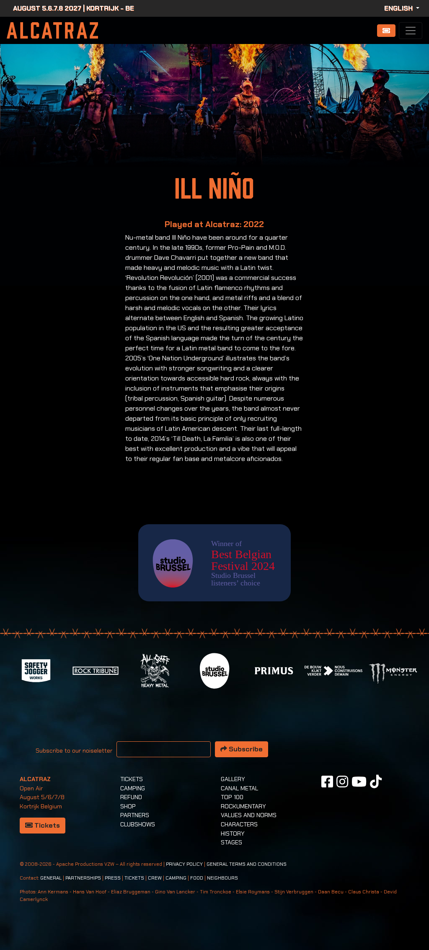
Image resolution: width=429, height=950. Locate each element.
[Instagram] (342, 781)
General (51, 878)
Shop (128, 806)
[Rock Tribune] (95, 669)
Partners (134, 815)
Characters (239, 824)
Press (113, 878)
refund (131, 797)
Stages (231, 842)
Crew (155, 878)
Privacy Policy (184, 864)
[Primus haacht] (274, 669)
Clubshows (137, 824)
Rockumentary (243, 806)
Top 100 (232, 797)
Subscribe (245, 749)
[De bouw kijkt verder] (333, 669)
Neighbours (222, 878)
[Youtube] (359, 781)
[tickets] (386, 30)
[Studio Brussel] (214, 669)
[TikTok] (376, 781)
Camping (132, 788)
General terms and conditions (247, 864)
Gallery (233, 779)
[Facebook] (327, 781)
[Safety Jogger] (36, 669)
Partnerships (83, 878)
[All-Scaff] (155, 669)
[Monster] (393, 672)
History (233, 833)
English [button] (399, 8)
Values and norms (249, 815)
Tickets (46, 825)
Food (196, 878)
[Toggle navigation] (410, 30)
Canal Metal (239, 788)
